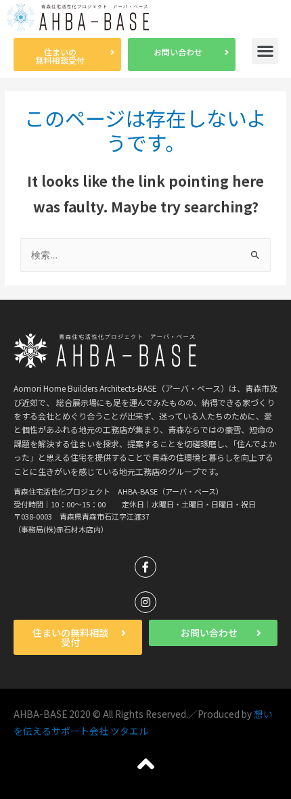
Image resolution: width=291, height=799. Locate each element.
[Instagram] (145, 602)
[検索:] (145, 254)
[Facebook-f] (145, 567)
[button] (67, 54)
